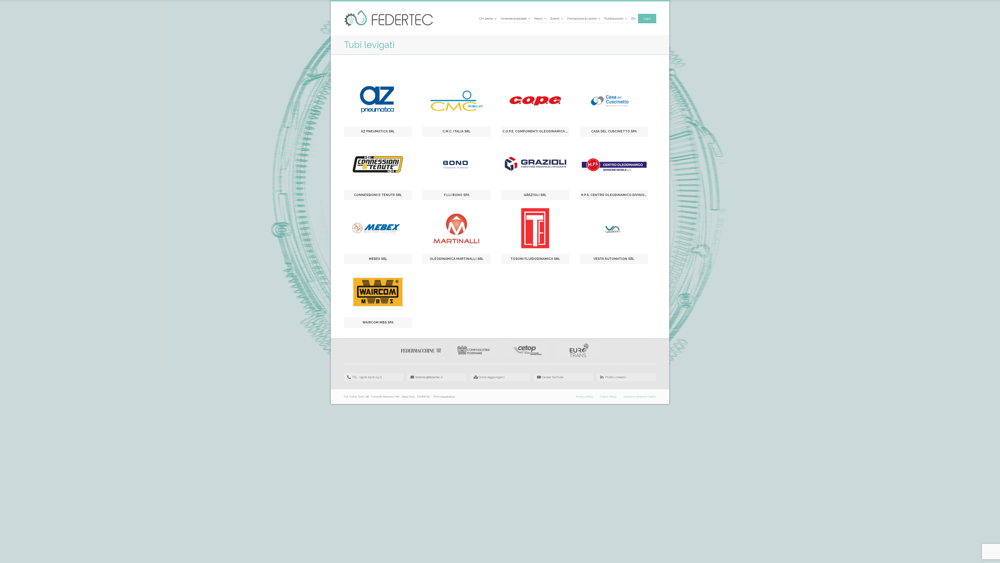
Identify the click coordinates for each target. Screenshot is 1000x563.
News (538, 18)
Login (647, 18)
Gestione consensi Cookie (640, 396)
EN (633, 18)
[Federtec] (389, 18)
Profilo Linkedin (615, 377)
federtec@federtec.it (429, 377)
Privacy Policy (584, 396)
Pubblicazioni (613, 18)
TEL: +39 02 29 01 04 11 (367, 377)
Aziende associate (514, 18)
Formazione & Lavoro (582, 18)
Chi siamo (486, 18)
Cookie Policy (608, 396)
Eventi (555, 18)
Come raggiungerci (492, 377)
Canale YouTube (552, 377)
